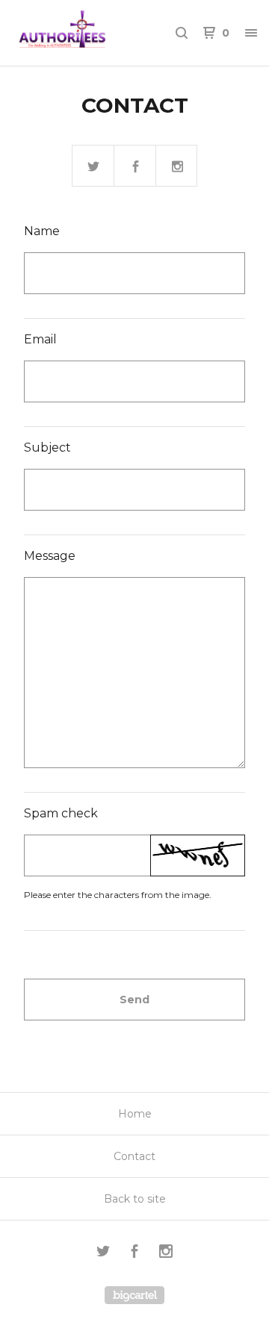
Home (135, 1113)
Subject (47, 447)
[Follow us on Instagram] (177, 166)
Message (49, 556)
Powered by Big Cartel (134, 1295)
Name (42, 231)
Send (134, 999)
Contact (134, 1156)
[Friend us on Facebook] (135, 166)
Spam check (61, 813)
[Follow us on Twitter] (93, 166)
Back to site (135, 1199)
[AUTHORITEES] (73, 32)
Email (40, 339)
